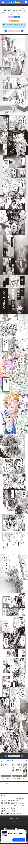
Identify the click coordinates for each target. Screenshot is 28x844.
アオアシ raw (20, 805)
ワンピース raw (20, 803)
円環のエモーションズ (11, 10)
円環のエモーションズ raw (8, 808)
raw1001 (18, 800)
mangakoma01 (17, 802)
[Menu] (3, 2)
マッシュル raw (5, 807)
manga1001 (15, 798)
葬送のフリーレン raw (7, 802)
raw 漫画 (13, 800)
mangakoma (4, 803)
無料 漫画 (21, 798)
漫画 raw (3, 798)
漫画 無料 (3, 800)
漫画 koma (21, 813)
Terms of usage (14, 818)
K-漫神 (8, 800)
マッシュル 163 (14, 807)
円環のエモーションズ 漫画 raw (9, 813)
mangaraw (9, 798)
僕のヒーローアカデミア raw (8, 805)
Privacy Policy (14, 823)
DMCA (14, 821)
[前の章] (5, 31)
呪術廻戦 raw (11, 803)
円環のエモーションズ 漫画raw (9, 812)
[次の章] (22, 31)
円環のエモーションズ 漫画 (8, 810)
